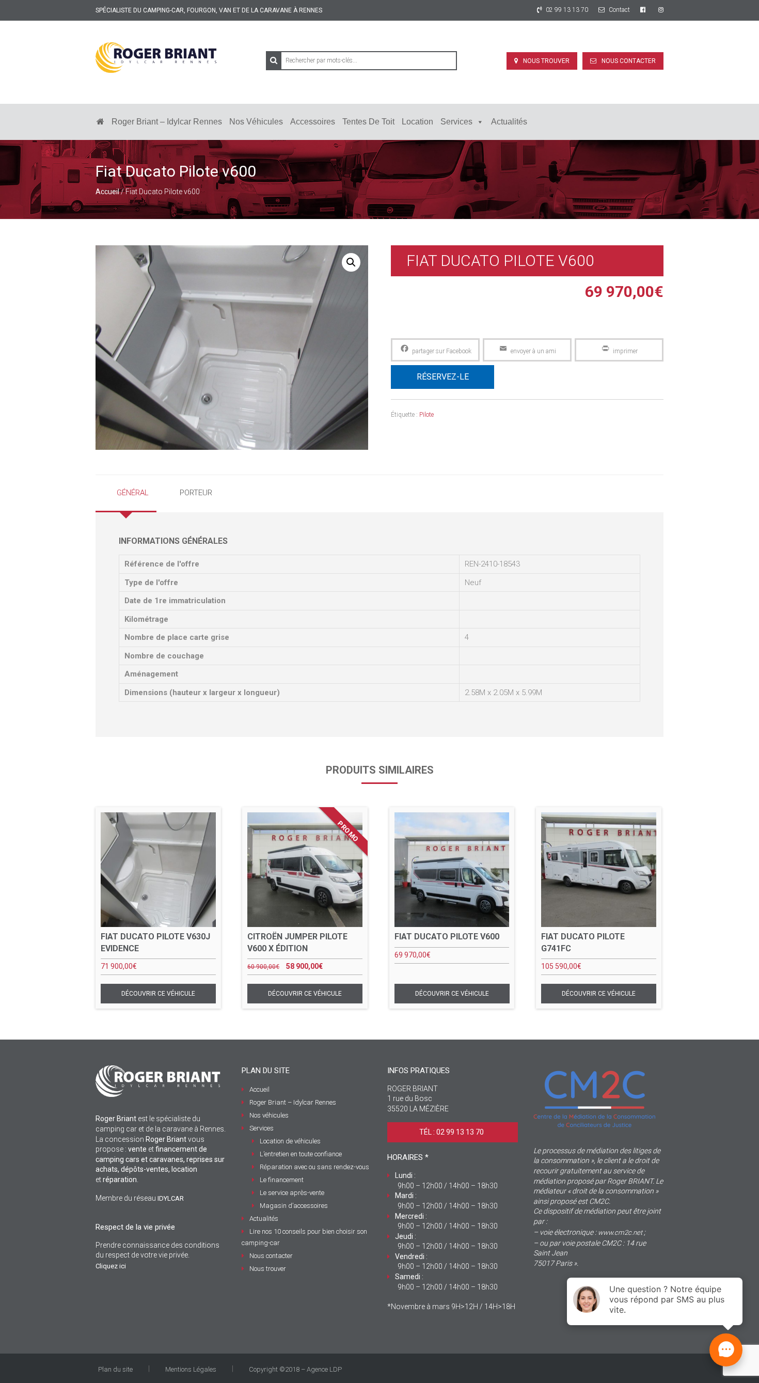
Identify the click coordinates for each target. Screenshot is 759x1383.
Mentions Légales (190, 1369)
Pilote (426, 414)
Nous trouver (546, 61)
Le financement (282, 1180)
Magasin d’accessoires (294, 1205)
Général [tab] (133, 492)
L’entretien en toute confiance (301, 1154)
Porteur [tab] (196, 492)
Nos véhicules (256, 121)
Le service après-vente (292, 1193)
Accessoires (312, 121)
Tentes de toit (368, 121)
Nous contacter (629, 61)
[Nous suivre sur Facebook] (644, 9)
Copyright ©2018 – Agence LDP (295, 1369)
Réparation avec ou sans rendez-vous (314, 1167)
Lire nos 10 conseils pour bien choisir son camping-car (304, 1237)
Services (456, 121)
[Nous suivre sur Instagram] (660, 9)
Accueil (107, 191)
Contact (618, 9)
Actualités (509, 121)
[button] (351, 262)
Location (417, 121)
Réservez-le (443, 377)
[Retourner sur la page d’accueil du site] (100, 122)
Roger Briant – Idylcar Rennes (167, 121)
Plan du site (115, 1369)
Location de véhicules (290, 1141)
